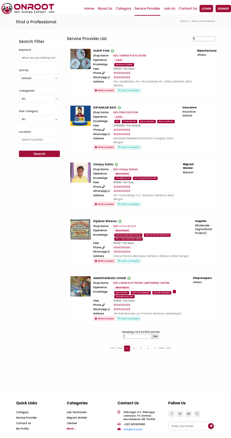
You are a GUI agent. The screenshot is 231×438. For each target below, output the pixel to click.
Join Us (169, 8)
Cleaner (72, 423)
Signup (223, 8)
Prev (120, 348)
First (113, 348)
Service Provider (147, 8)
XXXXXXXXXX (121, 73)
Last (168, 348)
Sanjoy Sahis (103, 164)
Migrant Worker (77, 417)
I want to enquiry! (130, 90)
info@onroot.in (133, 429)
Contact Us (188, 8)
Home (89, 8)
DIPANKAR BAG (104, 107)
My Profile (22, 428)
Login (206, 8)
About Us (105, 8)
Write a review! (105, 90)
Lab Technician (77, 412)
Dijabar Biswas (105, 221)
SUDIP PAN (101, 51)
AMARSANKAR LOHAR (109, 278)
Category (123, 8)
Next (161, 348)
